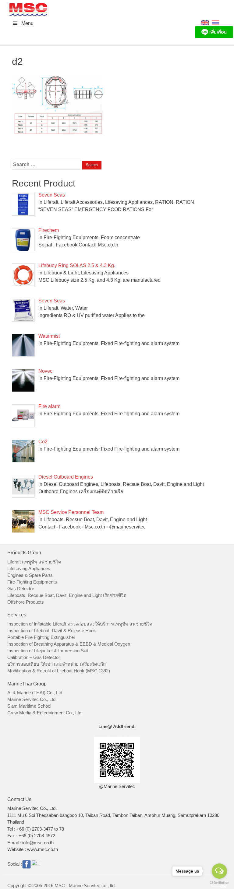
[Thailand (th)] (215, 22)
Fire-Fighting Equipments (32, 581)
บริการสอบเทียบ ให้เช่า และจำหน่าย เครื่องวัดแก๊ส (56, 664)
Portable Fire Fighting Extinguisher (41, 637)
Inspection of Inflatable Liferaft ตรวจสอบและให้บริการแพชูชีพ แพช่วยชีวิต (79, 623)
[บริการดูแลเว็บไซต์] (219, 885)
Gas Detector (20, 588)
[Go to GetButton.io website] (219, 883)
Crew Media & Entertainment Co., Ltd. (45, 712)
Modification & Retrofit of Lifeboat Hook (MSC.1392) (58, 670)
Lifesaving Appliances (28, 568)
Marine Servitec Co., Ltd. (32, 699)
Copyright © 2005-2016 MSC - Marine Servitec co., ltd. (61, 885)
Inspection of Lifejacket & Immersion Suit (47, 650)
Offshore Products (25, 602)
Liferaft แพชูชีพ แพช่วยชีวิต (34, 561)
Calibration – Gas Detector (33, 657)
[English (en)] (205, 22)
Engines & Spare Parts (30, 575)
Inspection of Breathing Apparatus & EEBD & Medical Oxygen (68, 644)
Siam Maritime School (29, 706)
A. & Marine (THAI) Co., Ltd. (35, 692)
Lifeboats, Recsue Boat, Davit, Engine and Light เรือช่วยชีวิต (66, 595)
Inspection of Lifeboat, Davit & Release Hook (51, 630)
